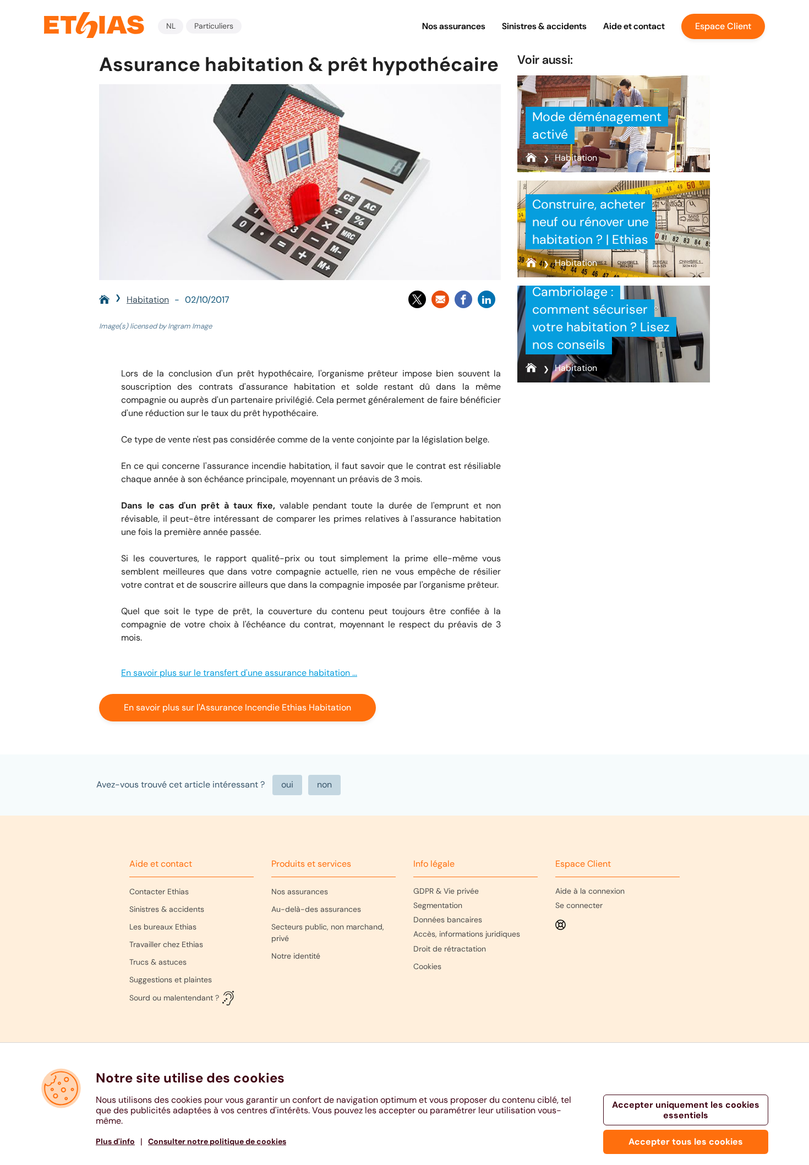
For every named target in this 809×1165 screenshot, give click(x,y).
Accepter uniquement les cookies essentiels (685, 1110)
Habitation (148, 299)
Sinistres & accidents (544, 26)
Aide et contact (634, 26)
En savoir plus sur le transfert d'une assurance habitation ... (239, 673)
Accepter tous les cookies (685, 1141)
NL (171, 26)
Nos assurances (453, 26)
